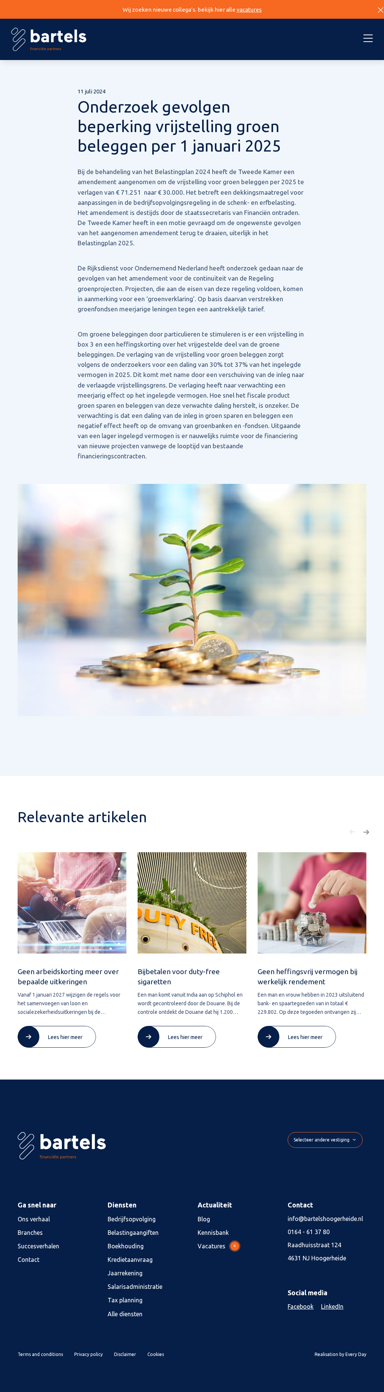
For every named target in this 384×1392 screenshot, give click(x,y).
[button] (352, 832)
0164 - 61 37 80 (309, 1231)
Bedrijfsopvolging (132, 1219)
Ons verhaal (34, 1219)
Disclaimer (125, 1354)
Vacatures (217, 1246)
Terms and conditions (40, 1354)
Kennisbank (213, 1232)
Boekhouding (126, 1246)
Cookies (155, 1354)
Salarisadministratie (135, 1286)
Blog (204, 1219)
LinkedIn (332, 1306)
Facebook (301, 1306)
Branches (30, 1232)
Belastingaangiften (133, 1232)
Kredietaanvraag (130, 1259)
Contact (28, 1259)
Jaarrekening (125, 1273)
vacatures (249, 9)
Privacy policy (88, 1354)
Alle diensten (125, 1314)
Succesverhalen (38, 1246)
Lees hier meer (65, 1037)
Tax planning (125, 1300)
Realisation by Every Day (340, 1354)
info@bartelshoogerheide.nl (325, 1218)
